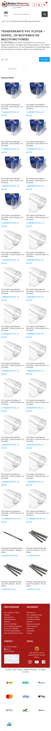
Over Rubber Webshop (33, 619)
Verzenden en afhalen (33, 617)
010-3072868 (13, 624)
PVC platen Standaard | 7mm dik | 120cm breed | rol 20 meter (12, 513)
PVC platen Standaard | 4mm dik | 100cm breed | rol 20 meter (37, 365)
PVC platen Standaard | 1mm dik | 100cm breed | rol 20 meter (37, 217)
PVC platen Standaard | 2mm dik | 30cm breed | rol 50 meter (37, 107)
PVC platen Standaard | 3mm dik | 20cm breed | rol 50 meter (12, 144)
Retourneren (30, 628)
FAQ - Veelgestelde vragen (34, 615)
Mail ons (8, 649)
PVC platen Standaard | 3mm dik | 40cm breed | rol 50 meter (12, 181)
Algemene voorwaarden (33, 624)
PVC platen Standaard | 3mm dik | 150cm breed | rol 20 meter (12, 365)
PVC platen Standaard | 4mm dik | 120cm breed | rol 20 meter (12, 402)
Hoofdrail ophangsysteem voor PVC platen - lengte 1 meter (12, 550)
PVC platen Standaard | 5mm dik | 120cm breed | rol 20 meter (37, 439)
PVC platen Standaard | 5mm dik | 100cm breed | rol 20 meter (12, 439)
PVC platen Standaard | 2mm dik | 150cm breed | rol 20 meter (37, 291)
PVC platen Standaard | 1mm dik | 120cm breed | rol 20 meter (12, 254)
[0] (44, 5)
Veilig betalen (31, 631)
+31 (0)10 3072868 (11, 647)
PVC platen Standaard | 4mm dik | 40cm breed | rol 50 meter (12, 217)
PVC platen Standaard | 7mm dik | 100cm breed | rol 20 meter (37, 476)
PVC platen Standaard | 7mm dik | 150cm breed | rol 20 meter (37, 513)
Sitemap (29, 633)
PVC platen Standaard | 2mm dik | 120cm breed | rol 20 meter (12, 291)
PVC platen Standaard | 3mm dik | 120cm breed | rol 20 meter (37, 328)
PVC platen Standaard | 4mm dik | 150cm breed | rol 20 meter (37, 402)
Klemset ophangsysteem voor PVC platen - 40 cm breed (36, 584)
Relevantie (12, 69)
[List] (6, 59)
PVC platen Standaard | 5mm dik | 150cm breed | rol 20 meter (12, 476)
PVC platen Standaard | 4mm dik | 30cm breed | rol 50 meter (37, 181)
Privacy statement (32, 626)
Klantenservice (31, 612)
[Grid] (2, 59)
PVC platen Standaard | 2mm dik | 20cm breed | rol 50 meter (12, 107)
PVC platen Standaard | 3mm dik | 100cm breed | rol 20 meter (12, 328)
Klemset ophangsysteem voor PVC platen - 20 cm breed (36, 550)
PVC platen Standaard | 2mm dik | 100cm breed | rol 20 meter (37, 254)
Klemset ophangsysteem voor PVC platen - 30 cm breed (11, 584)
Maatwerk (30, 621)
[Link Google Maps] (11, 658)
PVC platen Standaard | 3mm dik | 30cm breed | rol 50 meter (37, 144)
